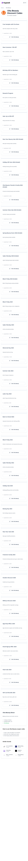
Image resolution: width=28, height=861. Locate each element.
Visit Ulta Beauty (15, 37)
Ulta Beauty (6, 723)
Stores (2, 7)
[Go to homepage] (6, 3)
